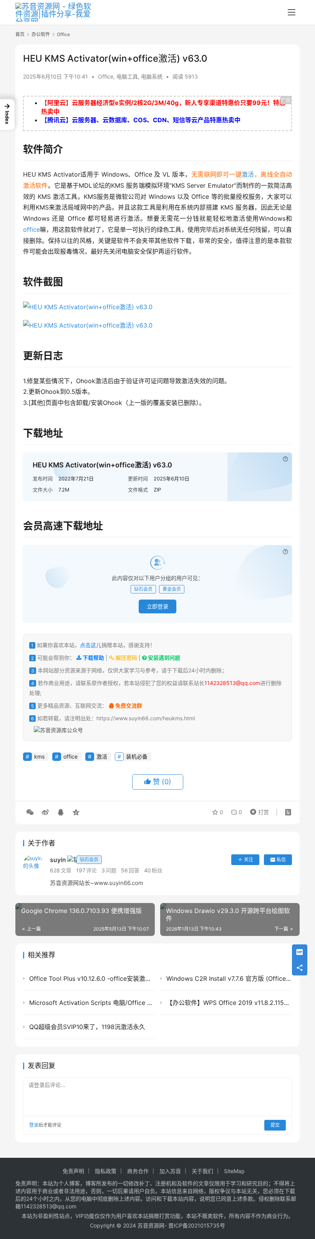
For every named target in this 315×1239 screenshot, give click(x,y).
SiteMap (234, 1171)
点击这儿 (90, 645)
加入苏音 (170, 1171)
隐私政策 (105, 1171)
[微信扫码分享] (30, 812)
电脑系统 (151, 76)
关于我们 (202, 1171)
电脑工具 (127, 76)
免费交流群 (128, 705)
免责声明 (73, 1171)
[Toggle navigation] (292, 12)
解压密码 (125, 657)
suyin (74, 860)
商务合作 (138, 1171)
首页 (20, 34)
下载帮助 (92, 657)
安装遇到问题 (163, 657)
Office (105, 76)
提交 (275, 1125)
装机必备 (137, 756)
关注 (248, 859)
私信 (281, 859)
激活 (248, 174)
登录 (33, 1125)
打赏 (258, 810)
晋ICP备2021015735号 (196, 1225)
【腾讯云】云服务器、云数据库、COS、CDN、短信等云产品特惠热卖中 (140, 120)
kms (39, 756)
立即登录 (157, 606)
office (31, 229)
